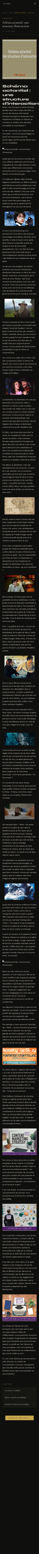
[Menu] (35, 3)
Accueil (4, 12)
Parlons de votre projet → (19, 1418)
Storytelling (6, 3)
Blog (11, 12)
